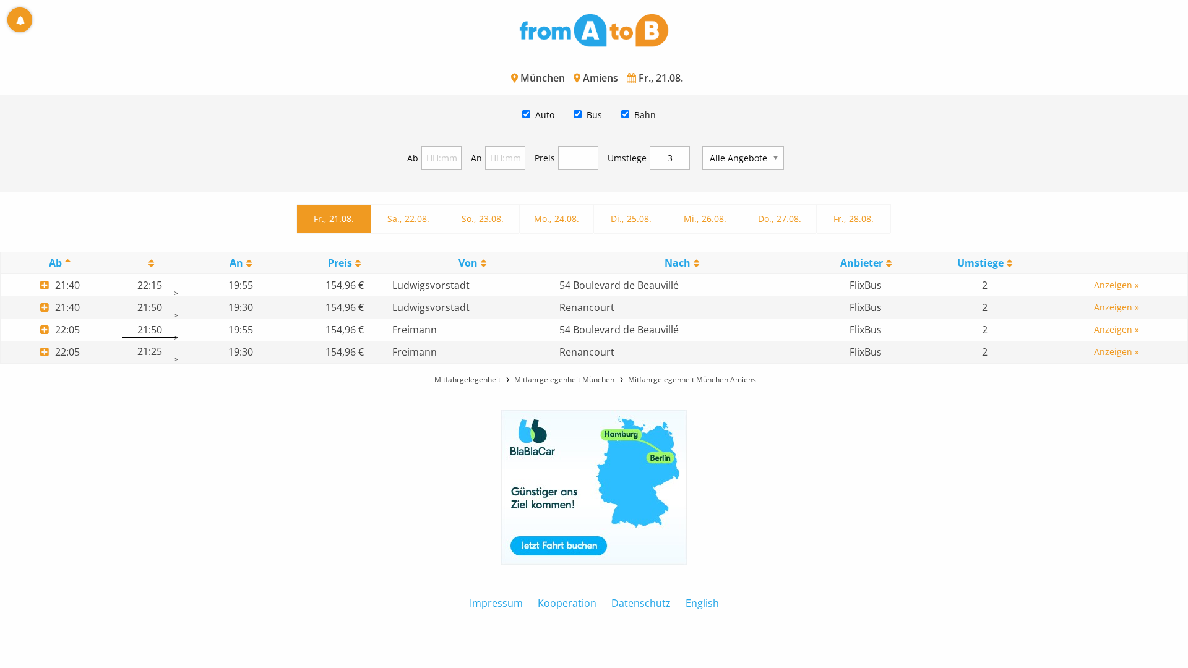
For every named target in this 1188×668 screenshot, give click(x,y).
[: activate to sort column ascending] (150, 263)
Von (468, 263)
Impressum (496, 603)
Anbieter (861, 263)
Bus (594, 115)
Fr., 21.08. (334, 219)
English (702, 603)
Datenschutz (641, 603)
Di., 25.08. (631, 219)
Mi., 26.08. (705, 219)
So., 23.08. (483, 219)
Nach (678, 263)
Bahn (645, 115)
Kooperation (567, 603)
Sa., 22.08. (408, 219)
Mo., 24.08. (556, 219)
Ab (412, 158)
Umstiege (627, 158)
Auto (544, 115)
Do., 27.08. (779, 219)
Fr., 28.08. (853, 219)
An (476, 158)
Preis (545, 158)
